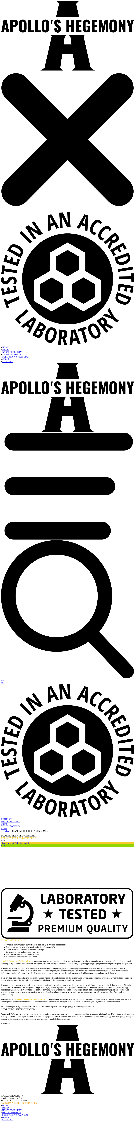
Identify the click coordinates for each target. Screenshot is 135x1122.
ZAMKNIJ (5, 1023)
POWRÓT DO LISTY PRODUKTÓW (18, 1009)
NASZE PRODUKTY (12, 352)
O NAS (5, 359)
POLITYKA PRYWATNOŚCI (15, 357)
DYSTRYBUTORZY (11, 354)
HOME (5, 347)
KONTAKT (7, 361)
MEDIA (5, 350)
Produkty (6, 831)
